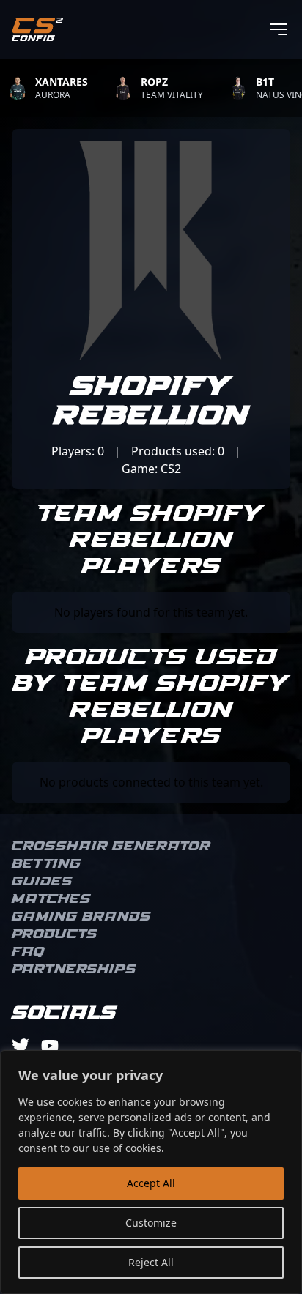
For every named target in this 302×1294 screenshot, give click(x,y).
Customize (151, 1223)
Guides (42, 881)
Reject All (151, 1262)
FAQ (28, 952)
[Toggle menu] (278, 29)
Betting (46, 864)
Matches (51, 899)
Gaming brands (81, 917)
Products (54, 934)
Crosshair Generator (111, 846)
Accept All (151, 1183)
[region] (151, 1172)
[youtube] (50, 1046)
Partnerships (74, 969)
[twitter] (20, 1046)
